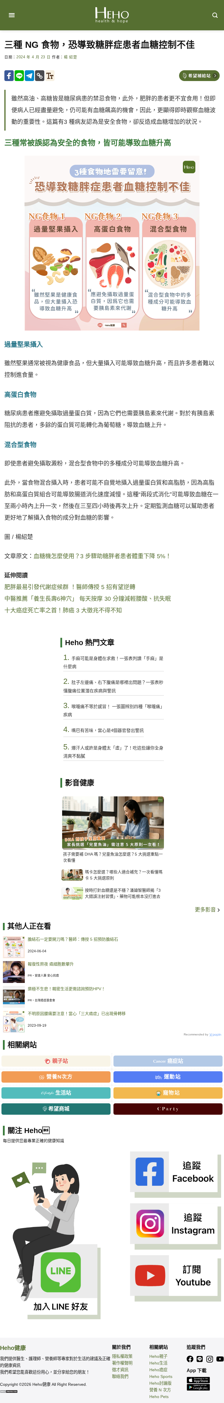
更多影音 (206, 910)
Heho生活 (158, 1363)
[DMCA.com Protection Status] (9, 1391)
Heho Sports (160, 1376)
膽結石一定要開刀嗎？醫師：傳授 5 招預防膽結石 (73, 939)
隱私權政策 (122, 1356)
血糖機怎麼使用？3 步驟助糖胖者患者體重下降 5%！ (102, 556)
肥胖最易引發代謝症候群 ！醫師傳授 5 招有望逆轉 (69, 587)
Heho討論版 (160, 1383)
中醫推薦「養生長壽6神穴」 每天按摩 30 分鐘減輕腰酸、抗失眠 (87, 599)
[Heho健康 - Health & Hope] (112, 15)
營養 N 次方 (160, 1390)
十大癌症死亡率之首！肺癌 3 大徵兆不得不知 (63, 610)
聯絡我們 (120, 1376)
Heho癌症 (158, 1369)
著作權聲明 (122, 1363)
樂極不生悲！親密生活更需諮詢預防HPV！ (66, 988)
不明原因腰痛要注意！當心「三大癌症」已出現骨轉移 (77, 1013)
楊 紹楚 (70, 57)
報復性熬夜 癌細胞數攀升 (51, 964)
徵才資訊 (120, 1369)
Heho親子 (158, 1356)
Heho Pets (159, 1396)
